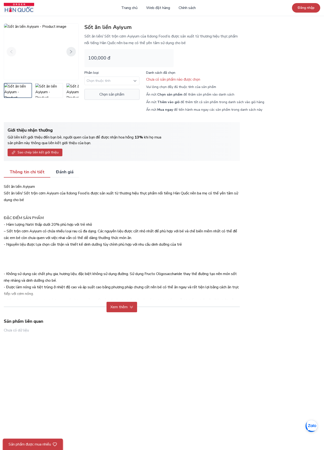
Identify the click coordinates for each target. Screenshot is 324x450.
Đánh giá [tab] (65, 172)
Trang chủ (129, 7)
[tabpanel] (122, 247)
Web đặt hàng (158, 7)
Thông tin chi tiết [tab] (27, 172)
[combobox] (111, 82)
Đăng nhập (306, 7)
